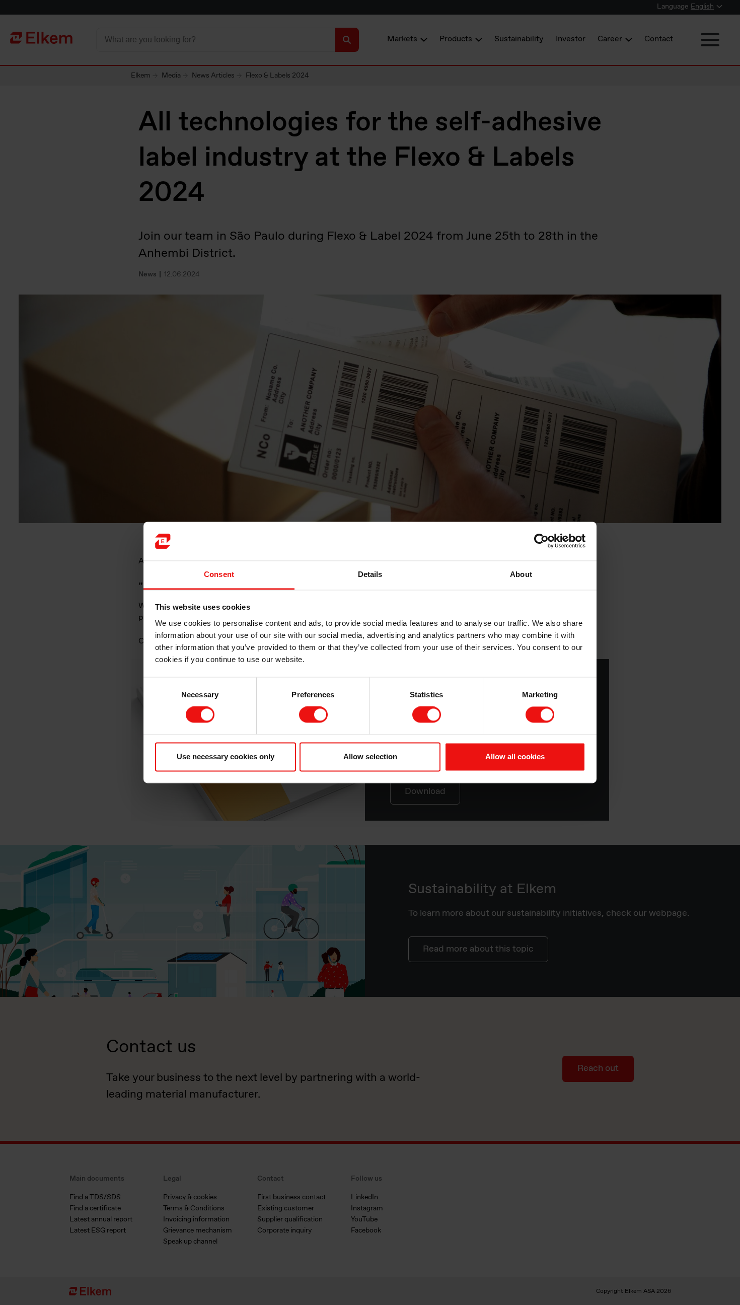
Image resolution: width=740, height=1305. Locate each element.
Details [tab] (370, 574)
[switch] (313, 715)
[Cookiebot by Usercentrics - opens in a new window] (541, 541)
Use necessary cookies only (225, 756)
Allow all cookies (515, 756)
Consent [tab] (219, 574)
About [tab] (521, 574)
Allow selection (370, 756)
